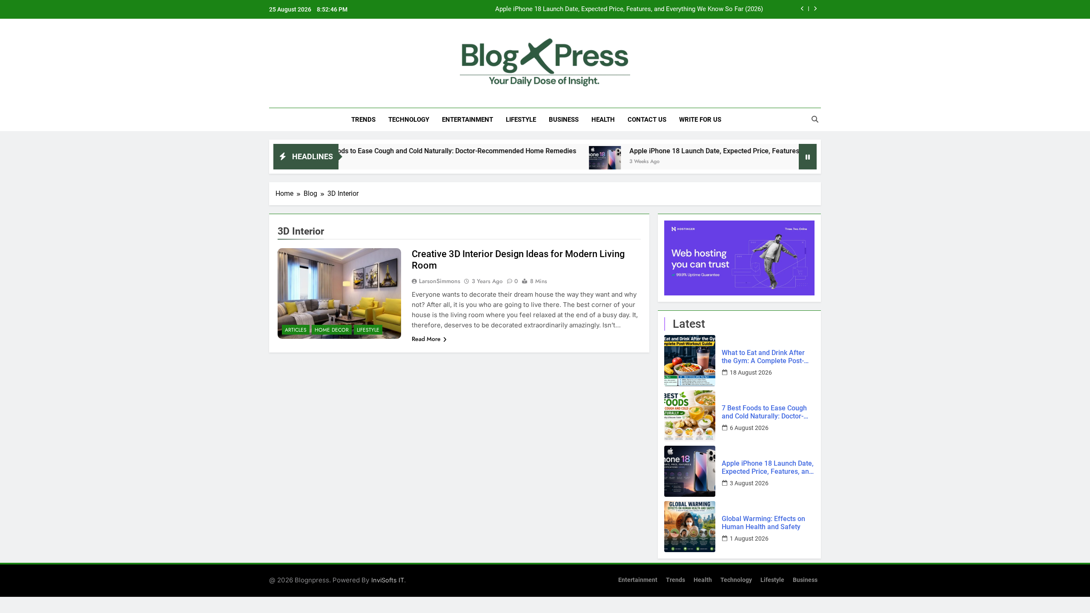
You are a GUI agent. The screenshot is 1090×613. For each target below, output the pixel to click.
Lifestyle (521, 119)
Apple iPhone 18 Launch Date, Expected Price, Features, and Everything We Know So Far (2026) (629, 9)
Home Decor (332, 330)
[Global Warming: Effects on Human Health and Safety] (689, 526)
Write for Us (700, 119)
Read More (426, 339)
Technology (408, 119)
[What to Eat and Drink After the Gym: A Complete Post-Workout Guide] (689, 360)
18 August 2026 (751, 372)
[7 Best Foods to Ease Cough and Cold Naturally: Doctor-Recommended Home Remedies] (689, 415)
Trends (363, 119)
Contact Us (647, 119)
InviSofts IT (387, 580)
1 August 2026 (749, 538)
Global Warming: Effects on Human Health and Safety (763, 523)
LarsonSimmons (439, 281)
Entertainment (467, 119)
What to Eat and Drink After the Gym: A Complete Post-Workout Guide (763, 357)
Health (603, 119)
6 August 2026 (749, 427)
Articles (296, 330)
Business (564, 119)
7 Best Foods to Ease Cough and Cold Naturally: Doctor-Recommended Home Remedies (414, 151)
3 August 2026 (749, 483)
